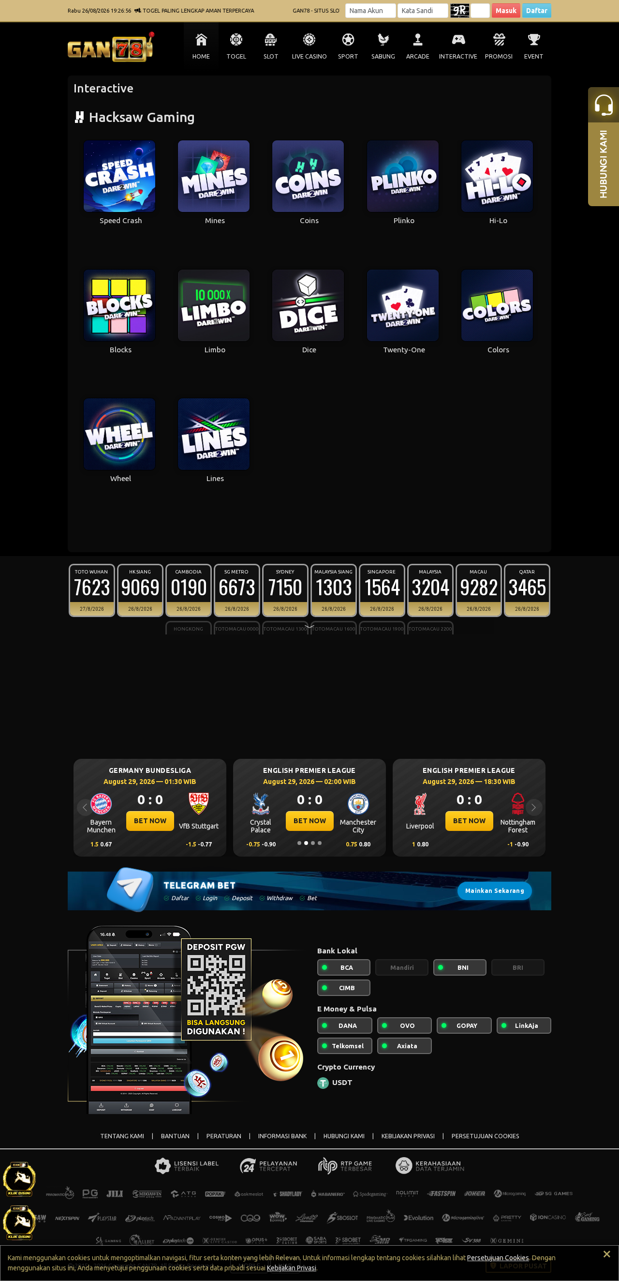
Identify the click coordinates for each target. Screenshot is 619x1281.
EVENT (534, 56)
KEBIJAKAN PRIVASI (408, 1136)
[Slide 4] (320, 843)
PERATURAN (223, 1136)
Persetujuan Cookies (498, 1258)
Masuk (506, 11)
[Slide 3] (313, 843)
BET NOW (225, 821)
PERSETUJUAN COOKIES (485, 1136)
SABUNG (383, 56)
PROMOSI (499, 56)
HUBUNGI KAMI (344, 1136)
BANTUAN (175, 1136)
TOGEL (236, 56)
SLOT (271, 56)
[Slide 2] (306, 843)
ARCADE (417, 56)
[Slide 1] (299, 843)
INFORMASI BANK (282, 1136)
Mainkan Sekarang (494, 891)
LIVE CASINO (309, 56)
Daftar (536, 11)
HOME (201, 56)
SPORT (348, 56)
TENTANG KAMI (122, 1136)
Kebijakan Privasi (291, 1268)
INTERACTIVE (458, 56)
